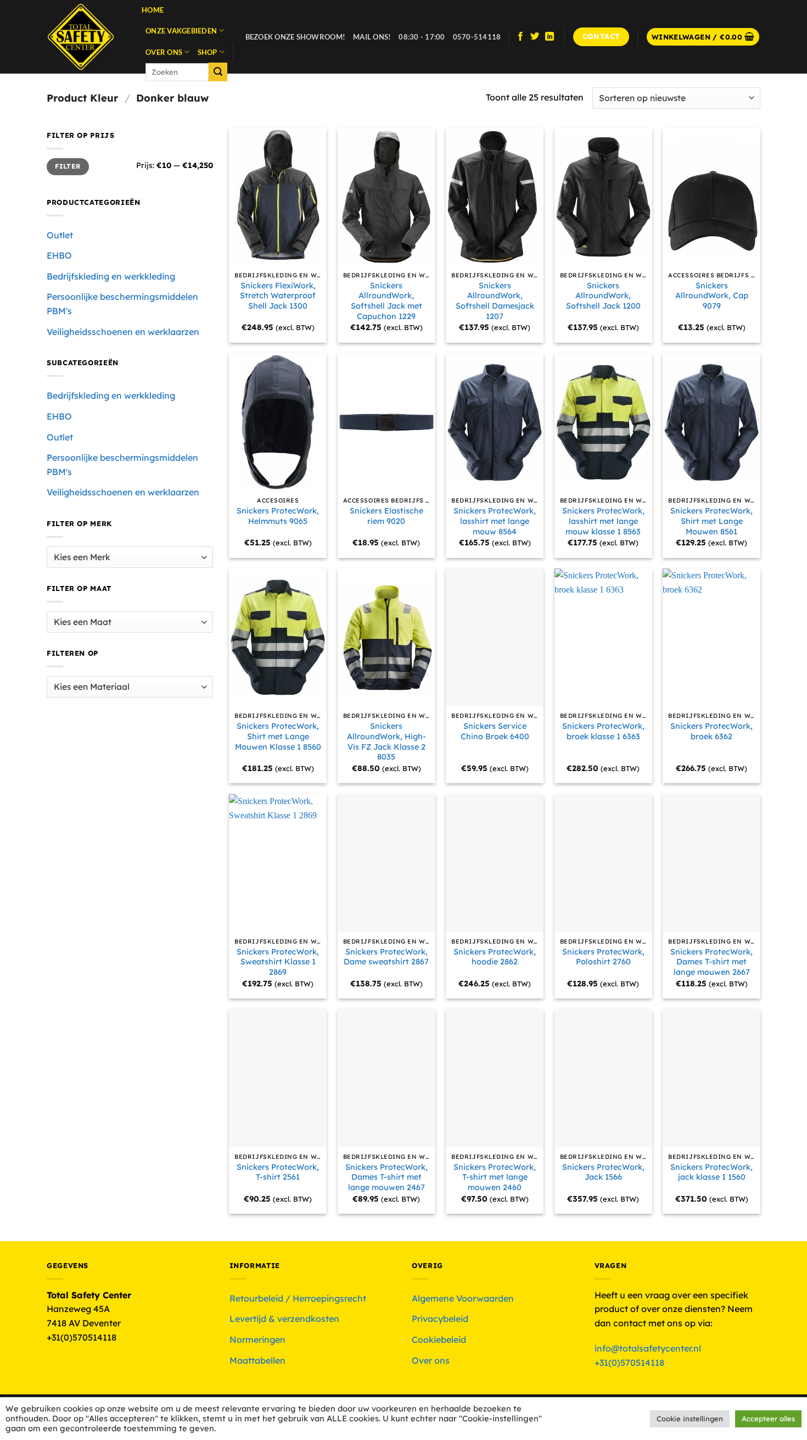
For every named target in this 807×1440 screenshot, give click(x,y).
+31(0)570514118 (629, 1362)
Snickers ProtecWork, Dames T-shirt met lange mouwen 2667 (711, 962)
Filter (67, 166)
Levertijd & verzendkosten (284, 1318)
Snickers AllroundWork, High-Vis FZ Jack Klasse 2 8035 (386, 741)
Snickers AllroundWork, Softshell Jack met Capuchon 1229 (386, 301)
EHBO (59, 255)
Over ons (163, 52)
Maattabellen (257, 1360)
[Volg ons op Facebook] (520, 37)
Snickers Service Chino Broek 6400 (495, 731)
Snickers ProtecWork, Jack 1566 (603, 1172)
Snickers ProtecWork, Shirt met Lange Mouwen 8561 (711, 521)
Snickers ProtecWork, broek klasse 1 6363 (603, 731)
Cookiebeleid (439, 1339)
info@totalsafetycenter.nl (649, 1348)
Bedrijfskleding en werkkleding (111, 276)
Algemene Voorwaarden (463, 1298)
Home (153, 9)
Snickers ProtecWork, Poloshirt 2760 (603, 957)
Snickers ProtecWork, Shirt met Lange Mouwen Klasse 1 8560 (278, 736)
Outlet (60, 235)
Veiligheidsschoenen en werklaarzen (123, 331)
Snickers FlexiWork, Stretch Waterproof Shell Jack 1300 (278, 296)
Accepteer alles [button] (768, 1418)
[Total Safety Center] (86, 37)
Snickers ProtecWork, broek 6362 (711, 731)
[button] (703, 37)
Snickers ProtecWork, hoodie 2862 (494, 957)
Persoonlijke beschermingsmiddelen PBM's (122, 303)
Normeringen (257, 1339)
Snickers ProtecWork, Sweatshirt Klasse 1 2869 (278, 962)
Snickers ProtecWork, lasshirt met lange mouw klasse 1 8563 (603, 521)
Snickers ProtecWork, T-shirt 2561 (278, 1172)
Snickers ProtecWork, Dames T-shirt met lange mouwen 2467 (386, 1177)
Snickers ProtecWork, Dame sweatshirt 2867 (386, 957)
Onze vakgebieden (181, 30)
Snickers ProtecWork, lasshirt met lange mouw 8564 (494, 521)
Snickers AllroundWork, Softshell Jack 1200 (603, 296)
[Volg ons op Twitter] (534, 37)
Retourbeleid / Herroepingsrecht (297, 1298)
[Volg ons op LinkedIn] (549, 37)
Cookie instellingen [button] (690, 1418)
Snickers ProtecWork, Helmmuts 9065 (278, 516)
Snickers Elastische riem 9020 (386, 516)
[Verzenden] (218, 72)
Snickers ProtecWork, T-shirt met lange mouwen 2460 (494, 1177)
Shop (207, 52)
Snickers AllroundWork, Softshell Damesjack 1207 (495, 301)
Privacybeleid (440, 1318)
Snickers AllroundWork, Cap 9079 (711, 296)
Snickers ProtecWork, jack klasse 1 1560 (711, 1172)
